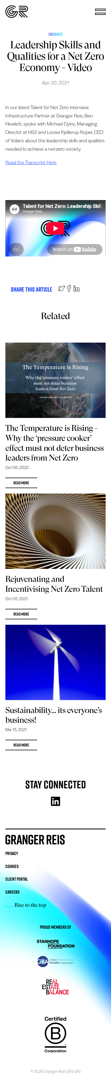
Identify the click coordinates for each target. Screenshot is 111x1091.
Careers (12, 892)
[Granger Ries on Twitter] (61, 290)
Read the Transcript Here (31, 162)
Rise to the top (30, 905)
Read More (21, 483)
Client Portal (16, 879)
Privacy (11, 853)
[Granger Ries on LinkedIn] (76, 290)
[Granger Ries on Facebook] (69, 290)
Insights (55, 34)
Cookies (12, 866)
